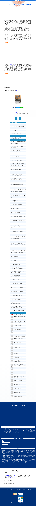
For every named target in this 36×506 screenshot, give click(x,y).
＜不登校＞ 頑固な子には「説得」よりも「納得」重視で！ (17, 231)
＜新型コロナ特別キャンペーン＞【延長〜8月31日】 (19, 376)
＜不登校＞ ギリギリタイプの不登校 (14, 302)
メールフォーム (14, 475)
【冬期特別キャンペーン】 (16, 353)
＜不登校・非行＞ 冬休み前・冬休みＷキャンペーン (19, 322)
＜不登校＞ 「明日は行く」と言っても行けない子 (16, 260)
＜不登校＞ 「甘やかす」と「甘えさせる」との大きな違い (17, 298)
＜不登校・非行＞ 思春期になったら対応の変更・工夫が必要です (17, 204)
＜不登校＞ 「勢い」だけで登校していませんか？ (16, 212)
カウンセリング (25, 489)
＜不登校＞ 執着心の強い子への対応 (14, 200)
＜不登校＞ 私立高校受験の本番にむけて (15, 138)
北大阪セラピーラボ (17, 112)
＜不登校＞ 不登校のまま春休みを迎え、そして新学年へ (16, 160)
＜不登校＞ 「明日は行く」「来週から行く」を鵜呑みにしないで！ (18, 146)
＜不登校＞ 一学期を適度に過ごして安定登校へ (16, 205)
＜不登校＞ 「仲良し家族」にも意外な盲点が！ (16, 178)
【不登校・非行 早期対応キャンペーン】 (18, 357)
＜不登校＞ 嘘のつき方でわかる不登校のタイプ (16, 306)
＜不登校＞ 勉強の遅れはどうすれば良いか (15, 264)
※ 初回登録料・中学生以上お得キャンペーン (18, 361)
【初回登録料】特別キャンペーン (17, 392)
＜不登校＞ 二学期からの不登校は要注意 (15, 279)
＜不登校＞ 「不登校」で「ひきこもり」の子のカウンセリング (17, 268)
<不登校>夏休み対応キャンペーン (17, 384)
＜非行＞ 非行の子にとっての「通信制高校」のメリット (17, 243)
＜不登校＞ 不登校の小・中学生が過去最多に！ (15, 156)
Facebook (17, 492)
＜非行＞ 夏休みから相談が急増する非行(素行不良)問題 (16, 283)
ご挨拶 (8, 489)
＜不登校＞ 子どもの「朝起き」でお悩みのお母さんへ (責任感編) (17, 310)
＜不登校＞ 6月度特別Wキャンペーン (18, 329)
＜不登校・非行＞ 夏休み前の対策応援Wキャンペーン (19, 316)
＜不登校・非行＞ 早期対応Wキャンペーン (18, 325)
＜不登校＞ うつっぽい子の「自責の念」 (15, 225)
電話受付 (17, 92)
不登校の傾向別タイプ (19, 489)
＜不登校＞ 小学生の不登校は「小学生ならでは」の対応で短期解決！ (18, 244)
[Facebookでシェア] (14, 107)
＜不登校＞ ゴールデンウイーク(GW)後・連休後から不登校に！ (17, 287)
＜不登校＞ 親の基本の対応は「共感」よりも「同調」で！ (17, 307)
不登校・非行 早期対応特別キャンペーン (18, 342)
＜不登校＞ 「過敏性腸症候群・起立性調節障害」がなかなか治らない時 (18, 271)
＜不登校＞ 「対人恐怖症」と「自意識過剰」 (15, 272)
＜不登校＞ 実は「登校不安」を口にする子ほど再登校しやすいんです (18, 191)
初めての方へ (11, 489)
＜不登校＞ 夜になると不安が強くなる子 (15, 208)
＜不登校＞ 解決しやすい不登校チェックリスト (16, 133)
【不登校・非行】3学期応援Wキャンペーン (18, 338)
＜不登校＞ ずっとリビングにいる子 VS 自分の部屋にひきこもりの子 (18, 220)
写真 (30, 489)
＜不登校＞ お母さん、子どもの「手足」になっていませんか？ (17, 150)
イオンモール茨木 (12, 429)
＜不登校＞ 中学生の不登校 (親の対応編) (15, 276)
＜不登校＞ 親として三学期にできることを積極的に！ (16, 169)
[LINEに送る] (21, 107)
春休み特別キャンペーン (16, 348)
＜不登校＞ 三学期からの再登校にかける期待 (15, 303)
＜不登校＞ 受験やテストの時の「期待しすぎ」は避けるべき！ (17, 174)
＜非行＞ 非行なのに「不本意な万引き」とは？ (16, 280)
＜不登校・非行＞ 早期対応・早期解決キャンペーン (19, 321)
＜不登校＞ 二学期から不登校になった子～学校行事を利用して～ (17, 252)
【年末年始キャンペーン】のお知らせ (18, 380)
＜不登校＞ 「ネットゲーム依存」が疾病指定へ (16, 299)
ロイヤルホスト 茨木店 (19, 459)
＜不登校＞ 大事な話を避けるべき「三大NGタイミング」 (17, 295)
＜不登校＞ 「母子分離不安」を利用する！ (15, 256)
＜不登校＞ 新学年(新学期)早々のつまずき (15, 147)
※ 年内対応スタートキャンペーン (17, 388)
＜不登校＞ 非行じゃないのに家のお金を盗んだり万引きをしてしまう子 (18, 165)
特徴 (28, 489)
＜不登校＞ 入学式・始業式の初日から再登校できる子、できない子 (18, 216)
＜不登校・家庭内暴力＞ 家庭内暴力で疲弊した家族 (16, 179)
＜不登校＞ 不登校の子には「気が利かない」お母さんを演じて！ (17, 166)
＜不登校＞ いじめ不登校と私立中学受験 (15, 267)
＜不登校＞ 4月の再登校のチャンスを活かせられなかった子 (17, 159)
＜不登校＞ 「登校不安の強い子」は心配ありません (16, 253)
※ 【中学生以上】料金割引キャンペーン (18, 360)
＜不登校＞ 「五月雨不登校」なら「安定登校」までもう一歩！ (17, 284)
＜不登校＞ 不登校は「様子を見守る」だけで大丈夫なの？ (17, 291)
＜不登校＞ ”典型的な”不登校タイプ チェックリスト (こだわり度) (17, 126)
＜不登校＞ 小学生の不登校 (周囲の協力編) (15, 275)
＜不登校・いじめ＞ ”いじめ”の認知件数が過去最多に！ (16, 175)
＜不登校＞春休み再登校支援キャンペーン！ (18, 396)
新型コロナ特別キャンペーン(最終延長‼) (18, 381)
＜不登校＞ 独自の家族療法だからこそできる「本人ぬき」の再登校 (18, 195)
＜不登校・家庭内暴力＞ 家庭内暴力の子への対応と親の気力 (17, 184)
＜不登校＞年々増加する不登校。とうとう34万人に (16, 151)
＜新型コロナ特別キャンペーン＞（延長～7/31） (19, 377)
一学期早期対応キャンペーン (17, 347)
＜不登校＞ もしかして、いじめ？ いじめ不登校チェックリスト (17, 129)
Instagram (21, 492)
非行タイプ (11, 64)
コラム (15, 489)
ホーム (5, 489)
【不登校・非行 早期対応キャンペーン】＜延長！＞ (19, 356)
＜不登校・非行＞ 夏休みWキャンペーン (18, 326)
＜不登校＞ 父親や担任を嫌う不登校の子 (15, 143)
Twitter (14, 492)
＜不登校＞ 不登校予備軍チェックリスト (15, 130)
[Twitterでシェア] (18, 107)
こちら (17, 90)
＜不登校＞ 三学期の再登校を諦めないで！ (15, 238)
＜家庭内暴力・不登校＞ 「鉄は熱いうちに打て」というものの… (17, 209)
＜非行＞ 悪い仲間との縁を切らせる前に (15, 201)
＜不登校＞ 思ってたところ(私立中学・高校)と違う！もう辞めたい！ (18, 137)
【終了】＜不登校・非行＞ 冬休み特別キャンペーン (19, 364)
